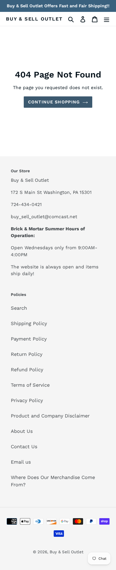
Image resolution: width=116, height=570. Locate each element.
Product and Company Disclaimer (50, 416)
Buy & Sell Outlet (34, 19)
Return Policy (26, 354)
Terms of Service (30, 385)
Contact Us (24, 446)
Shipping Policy (29, 323)
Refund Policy (27, 369)
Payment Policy (29, 339)
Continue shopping (54, 101)
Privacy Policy (27, 400)
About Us (22, 431)
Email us (21, 462)
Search (19, 308)
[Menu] (106, 18)
